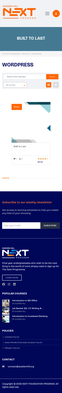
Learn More (12, 277)
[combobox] (15, 84)
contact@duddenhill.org (21, 366)
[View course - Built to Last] (31, 122)
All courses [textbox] (10, 85)
